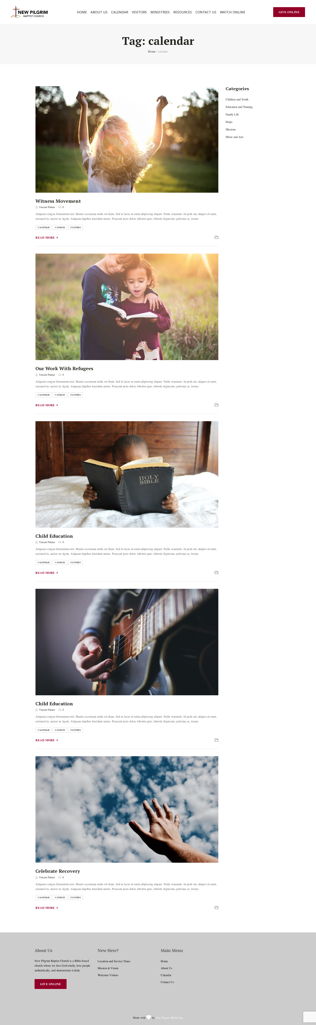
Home (82, 12)
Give (289, 12)
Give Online (50, 984)
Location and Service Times (114, 961)
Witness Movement (58, 201)
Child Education (54, 536)
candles (60, 227)
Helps (229, 122)
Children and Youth (237, 99)
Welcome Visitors (108, 975)
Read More (45, 237)
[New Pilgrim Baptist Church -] (30, 12)
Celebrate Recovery (57, 871)
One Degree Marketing (169, 1017)
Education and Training (239, 107)
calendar (44, 227)
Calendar (119, 12)
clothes (75, 227)
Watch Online (232, 12)
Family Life (232, 114)
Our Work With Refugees (64, 368)
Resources (182, 12)
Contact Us (205, 12)
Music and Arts (234, 137)
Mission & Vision (108, 968)
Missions (231, 129)
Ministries (160, 12)
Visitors (139, 12)
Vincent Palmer (47, 207)
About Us (99, 12)
